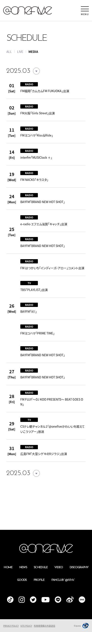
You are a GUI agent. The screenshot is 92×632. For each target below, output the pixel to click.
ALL (9, 51)
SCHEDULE (41, 567)
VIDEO (58, 567)
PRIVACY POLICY (11, 625)
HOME (8, 567)
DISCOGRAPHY (79, 567)
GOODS (22, 580)
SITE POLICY (26, 625)
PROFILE (39, 580)
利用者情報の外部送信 (44, 625)
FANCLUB (63, 580)
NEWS (23, 567)
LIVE (20, 51)
